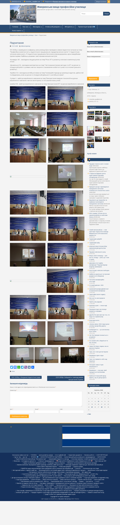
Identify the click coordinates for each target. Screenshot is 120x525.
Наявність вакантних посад (96, 492)
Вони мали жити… (94, 320)
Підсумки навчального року (97, 252)
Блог (36, 35)
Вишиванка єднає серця (96, 355)
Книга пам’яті (16, 31)
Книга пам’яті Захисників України (47, 466)
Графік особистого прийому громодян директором (60, 494)
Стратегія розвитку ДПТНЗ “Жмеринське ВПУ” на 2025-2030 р (43, 475)
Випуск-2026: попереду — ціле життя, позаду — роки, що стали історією (99, 257)
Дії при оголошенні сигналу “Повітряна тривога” (26, 477)
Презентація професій (85, 27)
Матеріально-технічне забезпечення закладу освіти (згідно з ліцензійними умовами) (54, 472)
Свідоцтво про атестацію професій (32, 485)
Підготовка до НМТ (100, 461)
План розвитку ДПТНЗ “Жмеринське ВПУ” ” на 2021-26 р (81, 474)
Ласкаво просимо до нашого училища (64, 1)
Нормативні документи (75, 455)
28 (101, 407)
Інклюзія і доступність (22, 492)
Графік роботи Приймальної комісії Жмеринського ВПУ (74, 461)
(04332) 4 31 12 (16, 1)
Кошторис (49, 487)
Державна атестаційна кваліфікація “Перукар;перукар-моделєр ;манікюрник (98, 265)
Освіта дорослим (99, 479)
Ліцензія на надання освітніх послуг (27, 483)
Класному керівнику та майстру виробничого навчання (87, 459)
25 (92, 407)
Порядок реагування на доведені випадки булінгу (88, 490)
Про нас (25, 27)
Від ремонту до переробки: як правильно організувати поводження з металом (98, 202)
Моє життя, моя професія (97, 298)
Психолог (78, 468)
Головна (15, 27)
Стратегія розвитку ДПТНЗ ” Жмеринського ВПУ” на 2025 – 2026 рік (42, 474)
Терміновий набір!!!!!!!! (95, 239)
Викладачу (36, 27)
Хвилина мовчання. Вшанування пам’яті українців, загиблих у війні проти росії (40, 464)
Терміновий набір (94, 243)
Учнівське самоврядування (46, 461)
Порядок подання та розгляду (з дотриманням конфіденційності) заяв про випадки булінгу (58, 492)
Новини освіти (95, 159)
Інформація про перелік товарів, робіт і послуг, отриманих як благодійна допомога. (60, 488)
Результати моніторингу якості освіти (32, 487)
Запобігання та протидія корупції (97, 470)
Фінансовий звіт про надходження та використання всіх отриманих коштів (76, 487)
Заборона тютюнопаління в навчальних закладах (82, 463)
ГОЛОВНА (34, 455)
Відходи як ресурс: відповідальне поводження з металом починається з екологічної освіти (99, 188)
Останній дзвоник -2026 (96, 285)
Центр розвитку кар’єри (46, 455)
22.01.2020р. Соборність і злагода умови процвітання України (69, 378)
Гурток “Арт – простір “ (21, 457)
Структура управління (22, 479)
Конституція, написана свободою (99, 270)
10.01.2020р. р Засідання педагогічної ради (25, 377)
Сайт (61, 409)
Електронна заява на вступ (20, 455)
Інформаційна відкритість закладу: (59, 459)
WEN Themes (75, 499)
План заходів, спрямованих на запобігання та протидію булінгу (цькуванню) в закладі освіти (44, 490)
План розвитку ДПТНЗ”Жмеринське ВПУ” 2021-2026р (79, 475)
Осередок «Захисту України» (56, 463)
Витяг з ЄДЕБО (49, 485)
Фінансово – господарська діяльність (25, 461)
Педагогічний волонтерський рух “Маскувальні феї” (31, 459)
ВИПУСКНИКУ (101, 457)
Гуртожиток (89, 481)
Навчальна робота (61, 485)
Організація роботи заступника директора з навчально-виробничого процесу (62, 470)
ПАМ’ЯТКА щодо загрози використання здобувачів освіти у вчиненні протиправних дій (47, 468)
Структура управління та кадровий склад (96, 477)
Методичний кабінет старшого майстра (25, 470)
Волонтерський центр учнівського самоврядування (79, 457)
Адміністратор (25, 46)
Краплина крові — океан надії (98, 305)
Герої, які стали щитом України (98, 352)
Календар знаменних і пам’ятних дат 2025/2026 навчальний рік (84, 464)
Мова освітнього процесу (50, 479)
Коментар (13, 390)
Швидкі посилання (101, 1)
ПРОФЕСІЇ (33, 457)
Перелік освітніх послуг (85, 479)
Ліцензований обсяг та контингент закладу (64, 481)
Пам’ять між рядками (95, 302)
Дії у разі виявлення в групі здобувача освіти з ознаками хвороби (62, 477)
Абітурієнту (69, 27)
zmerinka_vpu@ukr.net (33, 1)
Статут (97, 481)
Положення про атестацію (91, 468)
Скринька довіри (78, 466)
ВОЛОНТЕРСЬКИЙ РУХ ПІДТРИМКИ (51, 457)
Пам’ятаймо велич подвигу (97, 294)
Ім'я (11, 409)
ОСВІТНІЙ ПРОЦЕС (102, 455)
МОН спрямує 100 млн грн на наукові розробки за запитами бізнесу (98, 215)
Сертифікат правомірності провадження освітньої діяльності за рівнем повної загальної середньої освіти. (72, 483)
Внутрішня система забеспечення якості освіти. (84, 485)
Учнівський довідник (52, 27)
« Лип (89, 414)
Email (37, 409)
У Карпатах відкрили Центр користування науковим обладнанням (97, 175)
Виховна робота (89, 455)
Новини (81, 481)
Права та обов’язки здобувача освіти (34, 463)
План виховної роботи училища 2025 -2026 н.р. (35, 481)
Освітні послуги (35, 479)
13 (98, 401)
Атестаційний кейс (60, 455)
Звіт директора (86, 472)
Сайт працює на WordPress (49, 499)
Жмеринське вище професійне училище (61, 6)
